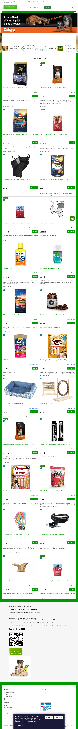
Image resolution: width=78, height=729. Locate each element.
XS (3, 598)
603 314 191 (8, 694)
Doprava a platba (41, 1)
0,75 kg (4, 151)
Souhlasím (58, 717)
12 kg (13, 151)
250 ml (8, 286)
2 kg (8, 106)
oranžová (4, 553)
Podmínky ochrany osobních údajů (11, 711)
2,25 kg (9, 151)
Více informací (31, 721)
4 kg (45, 151)
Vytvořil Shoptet (70, 725)
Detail (34, 96)
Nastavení (19, 725)
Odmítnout (48, 717)
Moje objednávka (7, 713)
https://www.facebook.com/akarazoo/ (14, 699)
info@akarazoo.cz (9, 692)
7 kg (11, 106)
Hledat (47, 7)
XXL (16, 598)
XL (12, 598)
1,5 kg (40, 106)
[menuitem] (3, 12)
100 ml (3, 286)
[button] (71, 28)
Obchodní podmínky (8, 709)
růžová (10, 553)
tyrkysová (20, 553)
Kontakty (30, 1)
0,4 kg (3, 106)
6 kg (45, 106)
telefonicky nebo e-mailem (51, 622)
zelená (14, 553)
